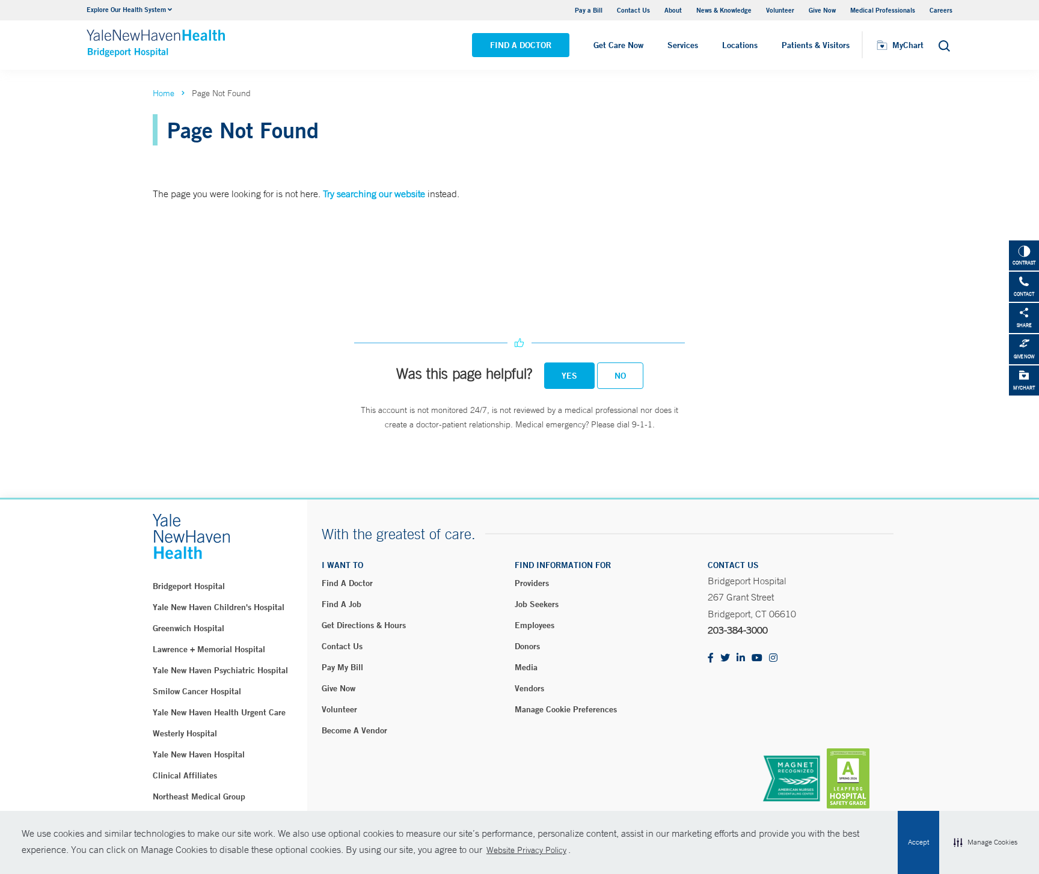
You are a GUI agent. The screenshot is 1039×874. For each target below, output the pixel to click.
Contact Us (633, 9)
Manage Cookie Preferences (566, 709)
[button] (985, 842)
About (673, 9)
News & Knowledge (724, 9)
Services (682, 45)
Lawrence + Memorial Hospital (209, 649)
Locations (740, 45)
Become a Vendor (354, 730)
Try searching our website (374, 194)
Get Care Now (618, 45)
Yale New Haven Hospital (199, 754)
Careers (941, 9)
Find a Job (341, 604)
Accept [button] (918, 842)
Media (526, 667)
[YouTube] (757, 658)
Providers (532, 583)
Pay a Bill (588, 9)
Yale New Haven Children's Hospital (218, 607)
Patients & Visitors (816, 45)
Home (163, 93)
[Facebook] (711, 658)
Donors (527, 646)
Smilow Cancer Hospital (197, 691)
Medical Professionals (882, 9)
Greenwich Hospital (188, 628)
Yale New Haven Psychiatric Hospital (220, 670)
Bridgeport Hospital (189, 586)
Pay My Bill (342, 667)
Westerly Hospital (185, 733)
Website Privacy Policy (526, 850)
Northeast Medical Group (199, 796)
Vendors (529, 688)
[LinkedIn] (741, 658)
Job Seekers (537, 604)
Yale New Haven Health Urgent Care (219, 712)
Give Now (822, 9)
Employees (534, 625)
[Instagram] (773, 658)
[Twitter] (725, 658)
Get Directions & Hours (364, 625)
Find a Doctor (520, 45)
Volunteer (780, 9)
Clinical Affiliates (185, 775)
